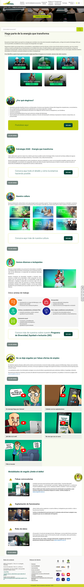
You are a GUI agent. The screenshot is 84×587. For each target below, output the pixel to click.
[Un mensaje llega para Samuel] (23, 395)
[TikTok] (58, 574)
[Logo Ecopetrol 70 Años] (8, 3)
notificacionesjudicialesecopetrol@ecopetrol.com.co (15, 579)
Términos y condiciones (36, 576)
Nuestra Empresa (22, 3)
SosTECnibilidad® (35, 566)
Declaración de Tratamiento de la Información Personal (42, 578)
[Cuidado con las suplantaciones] (63, 395)
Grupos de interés (44, 3)
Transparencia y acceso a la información (57, 3)
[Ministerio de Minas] (68, 567)
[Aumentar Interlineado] (82, 299)
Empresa (33, 564)
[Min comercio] (63, 561)
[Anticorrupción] (58, 561)
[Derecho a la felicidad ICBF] (68, 561)
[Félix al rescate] (23, 450)
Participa (64, 3)
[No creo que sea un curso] (63, 422)
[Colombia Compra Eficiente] (58, 567)
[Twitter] (63, 579)
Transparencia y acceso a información (40, 573)
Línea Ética (6, 572)
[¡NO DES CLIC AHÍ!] (23, 422)
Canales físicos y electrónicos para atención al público (14, 574)
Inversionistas (37, 3)
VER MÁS (68, 125)
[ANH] (63, 567)
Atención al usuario (71, 3)
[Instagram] (63, 574)
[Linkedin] (68, 579)
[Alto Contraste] (82, 288)
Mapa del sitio (34, 580)
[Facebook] (58, 579)
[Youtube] (68, 574)
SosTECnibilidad (30, 3)
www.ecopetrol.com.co (14, 374)
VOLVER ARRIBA (12, 135)
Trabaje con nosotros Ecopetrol (51, 3)
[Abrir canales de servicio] (78, 477)
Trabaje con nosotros (36, 571)
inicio (9, 7)
